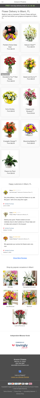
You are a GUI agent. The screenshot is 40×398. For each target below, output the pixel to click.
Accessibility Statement (29, 391)
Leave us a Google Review (20, 377)
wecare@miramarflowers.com (20, 365)
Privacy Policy (17, 391)
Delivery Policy (20, 393)
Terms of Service (8, 391)
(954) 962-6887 (20, 363)
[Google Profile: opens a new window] (20, 371)
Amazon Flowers (20, 2)
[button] (36, 393)
